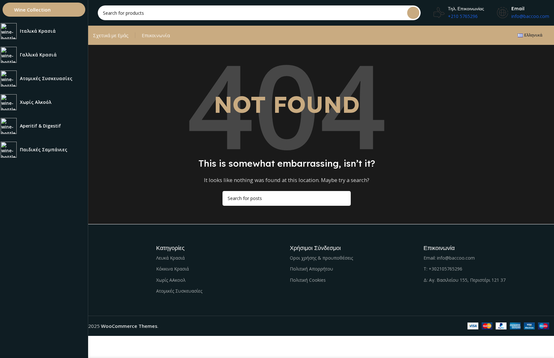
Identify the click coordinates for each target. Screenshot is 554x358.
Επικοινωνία (156, 35)
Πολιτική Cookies (308, 280)
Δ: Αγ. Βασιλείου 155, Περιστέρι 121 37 (465, 280)
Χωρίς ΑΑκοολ (171, 280)
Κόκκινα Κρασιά (172, 269)
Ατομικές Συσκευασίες (179, 291)
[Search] (413, 13)
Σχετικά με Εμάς (111, 35)
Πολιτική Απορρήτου (311, 269)
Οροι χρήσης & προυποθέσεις (321, 258)
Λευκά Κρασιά (170, 258)
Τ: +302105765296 (443, 269)
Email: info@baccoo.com (449, 258)
